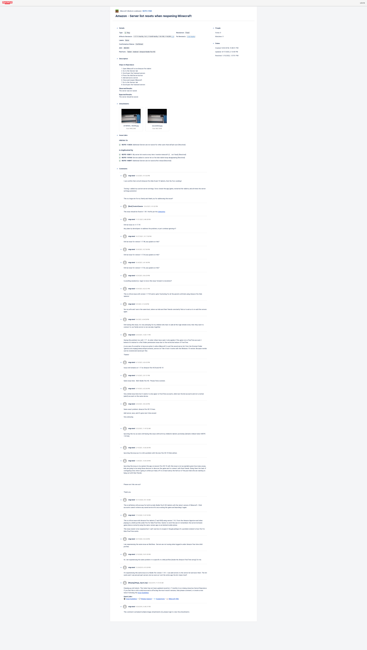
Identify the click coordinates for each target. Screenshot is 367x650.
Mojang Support (146, 599)
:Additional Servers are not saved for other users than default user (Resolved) (154, 145)
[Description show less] (117, 59)
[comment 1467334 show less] (121, 236)
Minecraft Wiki (174, 599)
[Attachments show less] (117, 104)
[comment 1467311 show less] (121, 607)
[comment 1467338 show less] (121, 206)
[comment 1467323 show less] (121, 404)
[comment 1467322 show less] (121, 428)
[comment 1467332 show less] (121, 262)
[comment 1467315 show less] (121, 554)
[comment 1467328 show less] (121, 319)
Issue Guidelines (143, 593)
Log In (362, 3)
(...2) (172, 36)
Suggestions (160, 599)
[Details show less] (117, 28)
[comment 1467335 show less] (121, 219)
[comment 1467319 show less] (121, 500)
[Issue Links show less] (117, 135)
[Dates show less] (213, 43)
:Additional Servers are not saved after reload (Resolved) (146, 161)
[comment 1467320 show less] (121, 461)
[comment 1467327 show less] (121, 335)
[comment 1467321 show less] (121, 448)
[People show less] (213, 28)
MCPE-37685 (147, 11)
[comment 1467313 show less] (121, 583)
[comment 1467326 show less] (121, 362)
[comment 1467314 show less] (121, 567)
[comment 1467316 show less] (121, 539)
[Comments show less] (117, 169)
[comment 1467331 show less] (121, 276)
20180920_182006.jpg (131, 126)
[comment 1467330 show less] (121, 289)
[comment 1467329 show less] (121, 304)
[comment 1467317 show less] (121, 515)
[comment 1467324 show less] (121, 389)
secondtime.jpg (157, 126)
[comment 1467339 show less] (121, 176)
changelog (161, 212)
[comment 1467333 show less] (121, 249)
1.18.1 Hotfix (191, 36)
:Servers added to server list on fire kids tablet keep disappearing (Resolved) (153, 158)
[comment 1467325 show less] (121, 375)
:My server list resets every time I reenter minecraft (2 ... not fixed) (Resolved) (154, 154)
